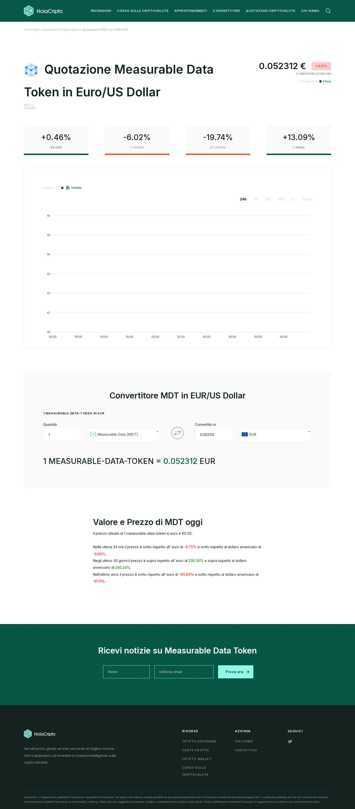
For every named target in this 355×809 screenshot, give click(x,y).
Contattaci (246, 750)
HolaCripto (32, 29)
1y (293, 199)
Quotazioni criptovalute (60, 29)
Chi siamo (244, 741)
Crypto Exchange (199, 741)
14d (268, 199)
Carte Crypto (195, 750)
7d (255, 199)
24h (243, 199)
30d (280, 199)
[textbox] (124, 435)
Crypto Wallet (197, 759)
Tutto (306, 199)
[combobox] (124, 435)
